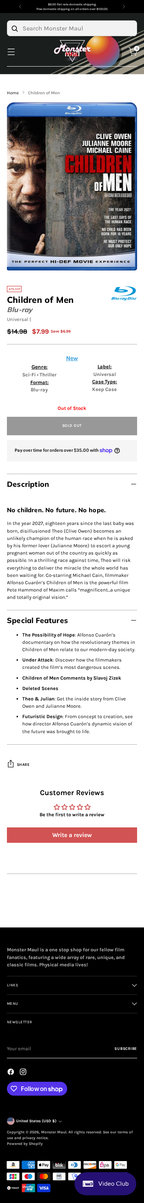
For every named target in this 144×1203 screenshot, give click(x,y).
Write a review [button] (72, 835)
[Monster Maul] (72, 51)
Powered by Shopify (25, 1143)
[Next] (123, 6)
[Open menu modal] (11, 51)
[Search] (14, 28)
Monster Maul (53, 1132)
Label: (105, 366)
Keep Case (104, 389)
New (72, 358)
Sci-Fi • (31, 375)
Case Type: (104, 381)
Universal (17, 319)
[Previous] (20, 6)
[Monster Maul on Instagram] (23, 1073)
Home (13, 92)
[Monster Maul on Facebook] (11, 1073)
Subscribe (125, 1048)
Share (23, 764)
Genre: (39, 367)
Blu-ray (20, 309)
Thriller (48, 375)
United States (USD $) (36, 1121)
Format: (39, 382)
